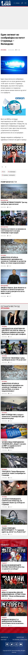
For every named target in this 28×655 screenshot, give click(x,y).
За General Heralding (20, 639)
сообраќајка (12, 171)
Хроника (3, 50)
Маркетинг (20, 637)
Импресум (4, 637)
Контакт (4, 639)
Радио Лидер (6, 3)
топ (4, 171)
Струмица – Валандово (9, 175)
